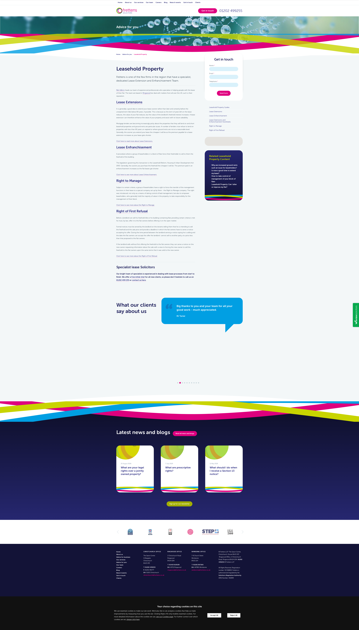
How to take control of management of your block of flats (223, 179)
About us (128, 2)
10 (198, 382)
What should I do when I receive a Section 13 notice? (223, 471)
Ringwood (146, 93)
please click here (133, 619)
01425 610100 (174, 565)
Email (211, 73)
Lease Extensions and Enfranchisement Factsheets (220, 121)
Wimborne (196, 551)
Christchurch (149, 551)
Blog (165, 2)
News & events (175, 2)
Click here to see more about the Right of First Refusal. (136, 256)
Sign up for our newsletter (179, 504)
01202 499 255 (122, 280)
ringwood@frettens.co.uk (176, 570)
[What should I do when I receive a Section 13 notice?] (214, 445)
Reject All (233, 615)
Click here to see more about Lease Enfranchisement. (136, 175)
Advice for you (127, 54)
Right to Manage (128, 181)
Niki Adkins (120, 90)
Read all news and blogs (185, 433)
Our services (138, 2)
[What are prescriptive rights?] (170, 445)
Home (120, 2)
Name (211, 65)
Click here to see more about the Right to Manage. (135, 205)
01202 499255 (230, 11)
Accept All (214, 615)
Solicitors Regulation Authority (230, 575)
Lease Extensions (129, 102)
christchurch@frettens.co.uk (153, 575)
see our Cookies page (164, 617)
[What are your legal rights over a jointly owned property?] (125, 445)
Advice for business (123, 557)
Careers (158, 2)
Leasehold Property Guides (219, 107)
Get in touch (188, 2)
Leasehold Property (140, 54)
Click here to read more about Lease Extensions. (134, 141)
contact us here (139, 280)
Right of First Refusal (132, 211)
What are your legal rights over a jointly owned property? (132, 471)
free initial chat (138, 277)
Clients (197, 2)
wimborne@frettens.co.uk (201, 570)
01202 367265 (198, 565)
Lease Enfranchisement (134, 147)
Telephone (213, 81)
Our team (149, 2)
